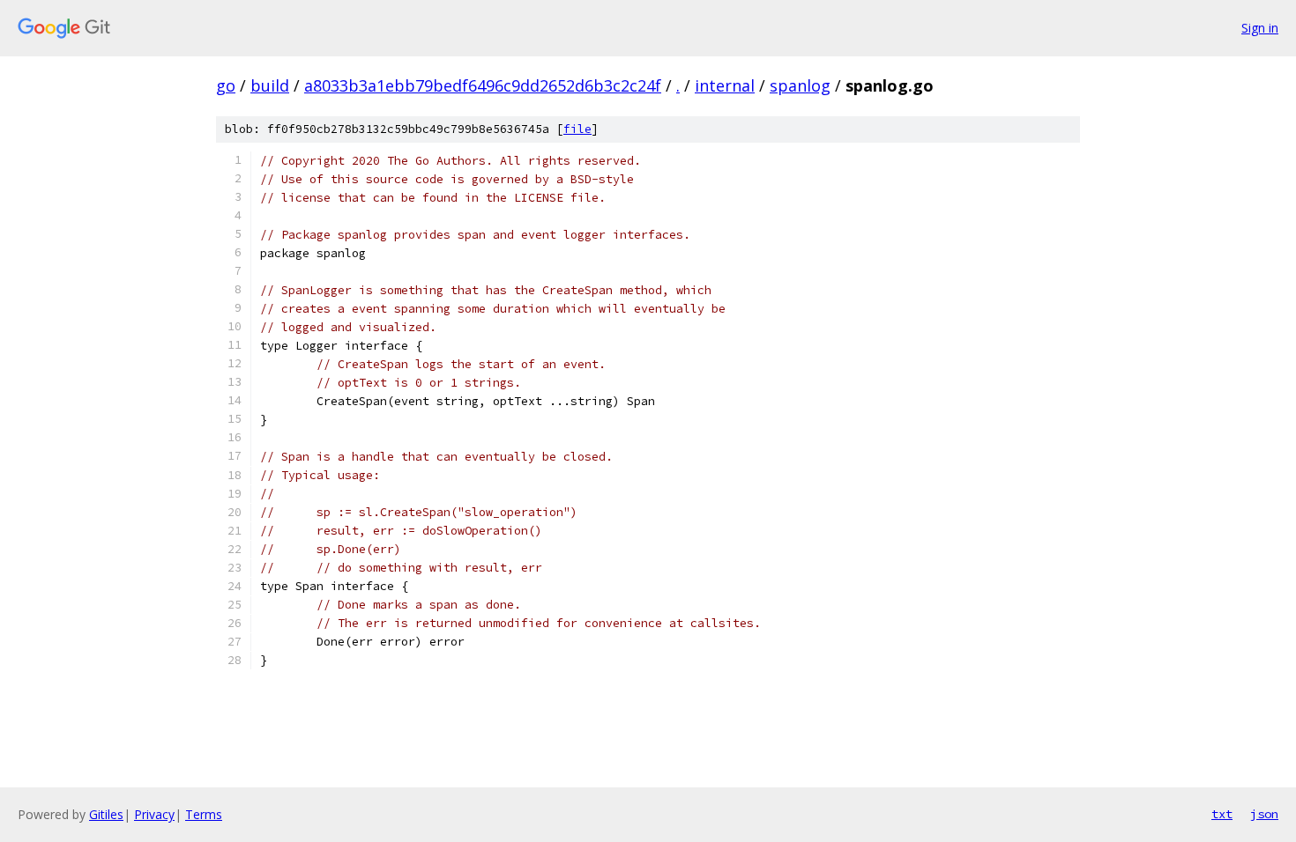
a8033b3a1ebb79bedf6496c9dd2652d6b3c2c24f (482, 85)
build (269, 85)
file (577, 129)
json (1264, 814)
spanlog (800, 85)
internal (725, 85)
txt (1222, 814)
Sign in (1259, 27)
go (225, 85)
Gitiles (106, 814)
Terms (203, 814)
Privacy (154, 814)
